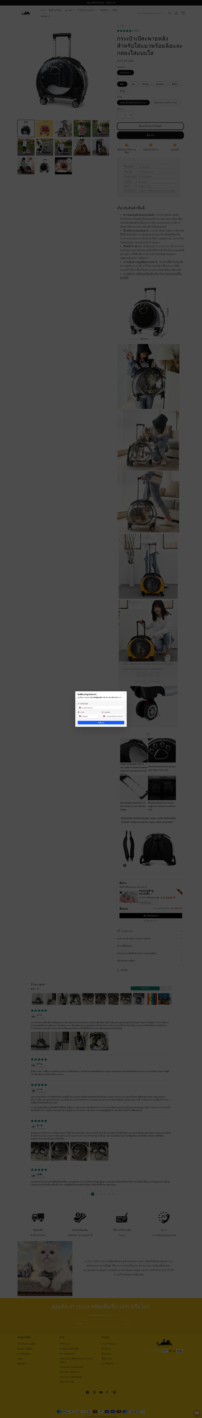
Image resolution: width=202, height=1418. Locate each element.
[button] (101, 708)
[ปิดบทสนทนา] (125, 693)
